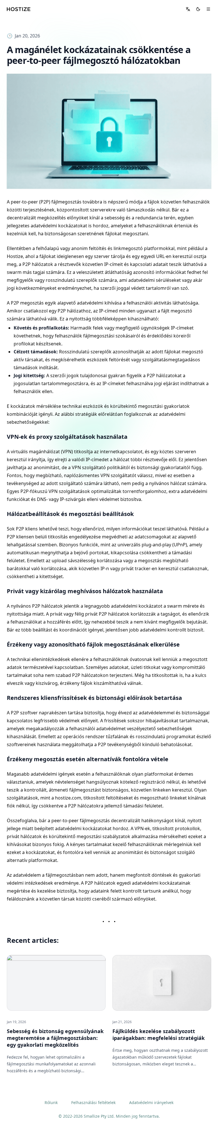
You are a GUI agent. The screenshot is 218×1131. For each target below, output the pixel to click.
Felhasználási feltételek (93, 1102)
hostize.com (68, 798)
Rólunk (51, 1102)
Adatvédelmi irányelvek (151, 1102)
